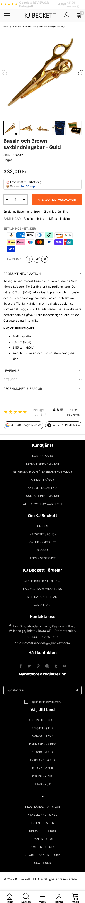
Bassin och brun (35, 218)
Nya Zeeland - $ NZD (43, 814)
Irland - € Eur (42, 768)
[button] (3, 73)
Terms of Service (43, 558)
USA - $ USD (42, 862)
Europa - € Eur (42, 752)
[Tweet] (37, 259)
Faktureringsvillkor (42, 487)
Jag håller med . (45, 702)
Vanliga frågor (42, 479)
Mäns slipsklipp (60, 218)
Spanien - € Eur (43, 839)
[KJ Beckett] (40, 15)
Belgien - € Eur (42, 728)
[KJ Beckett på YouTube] (65, 666)
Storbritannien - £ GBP (42, 854)
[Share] (29, 259)
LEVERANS (11, 371)
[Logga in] (67, 15)
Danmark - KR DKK (42, 744)
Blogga (42, 550)
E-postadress (15, 690)
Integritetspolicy (42, 534)
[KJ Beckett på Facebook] (20, 666)
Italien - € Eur (42, 776)
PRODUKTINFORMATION (22, 274)
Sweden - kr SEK (42, 847)
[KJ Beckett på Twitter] (29, 666)
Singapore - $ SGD (42, 831)
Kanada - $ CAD (42, 736)
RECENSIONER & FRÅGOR (22, 389)
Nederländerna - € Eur (42, 806)
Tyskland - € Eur (42, 760)
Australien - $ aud (43, 720)
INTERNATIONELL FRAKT (42, 596)
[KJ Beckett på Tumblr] (56, 666)
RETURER (10, 380)
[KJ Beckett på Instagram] (47, 666)
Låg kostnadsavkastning (42, 588)
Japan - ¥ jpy (42, 784)
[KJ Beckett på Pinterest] (38, 666)
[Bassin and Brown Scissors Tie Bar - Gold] (42, 73)
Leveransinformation (42, 463)
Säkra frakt (42, 604)
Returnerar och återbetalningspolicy (42, 471)
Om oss (42, 526)
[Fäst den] (44, 259)
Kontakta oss (42, 455)
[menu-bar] (9, 15)
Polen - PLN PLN (42, 823)
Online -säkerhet (42, 542)
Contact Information (42, 495)
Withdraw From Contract (42, 503)
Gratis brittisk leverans (42, 580)
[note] (42, 4)
